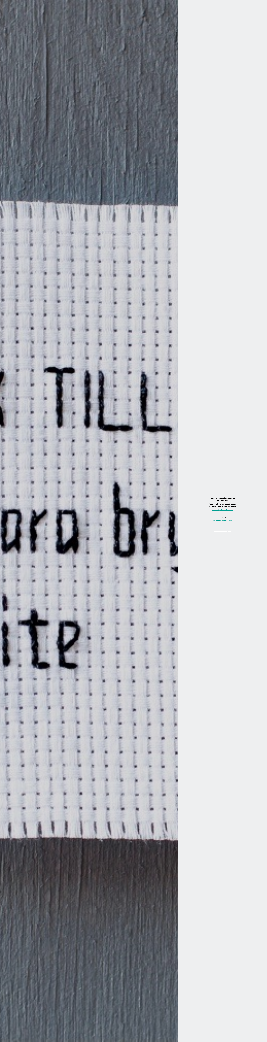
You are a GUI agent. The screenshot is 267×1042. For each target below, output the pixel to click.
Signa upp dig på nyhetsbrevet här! (222, 510)
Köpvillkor (222, 528)
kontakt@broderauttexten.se (222, 520)
